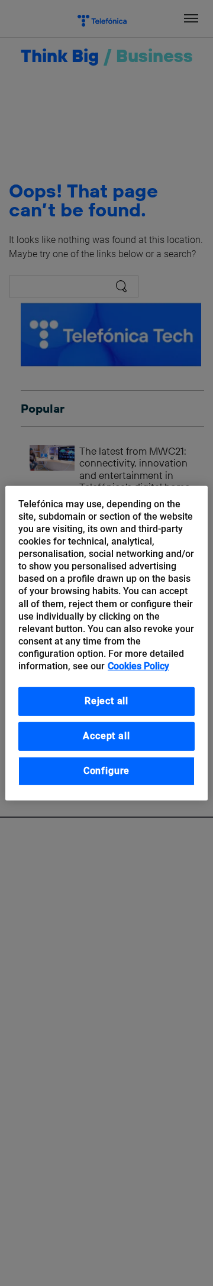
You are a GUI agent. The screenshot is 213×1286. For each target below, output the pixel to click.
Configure (106, 770)
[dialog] (106, 642)
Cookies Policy (138, 666)
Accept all (106, 735)
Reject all (106, 701)
